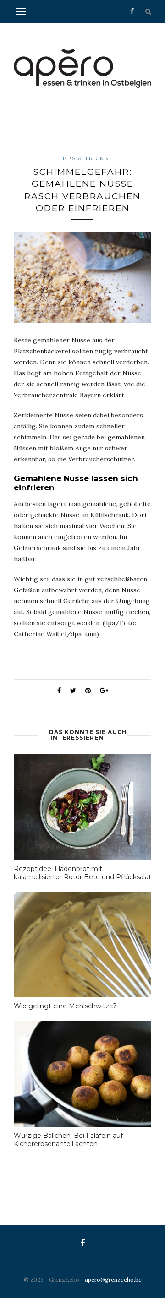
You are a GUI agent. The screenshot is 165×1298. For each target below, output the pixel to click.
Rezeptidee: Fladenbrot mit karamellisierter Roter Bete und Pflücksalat (82, 873)
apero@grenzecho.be (113, 1279)
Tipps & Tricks (82, 158)
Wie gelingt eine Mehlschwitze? (65, 1006)
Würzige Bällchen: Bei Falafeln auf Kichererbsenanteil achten (68, 1139)
